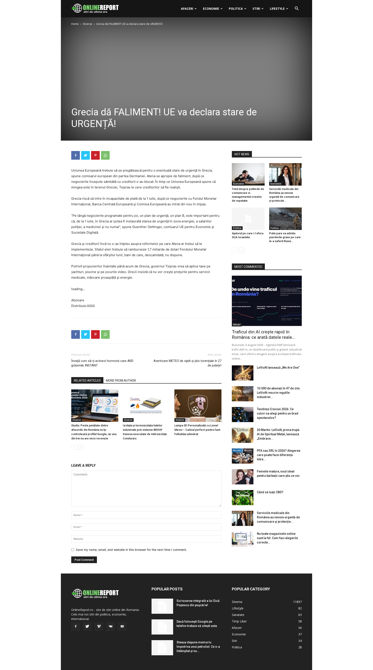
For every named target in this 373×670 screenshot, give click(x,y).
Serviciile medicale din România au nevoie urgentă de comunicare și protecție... (278, 517)
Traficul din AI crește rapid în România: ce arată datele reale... (263, 334)
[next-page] (81, 447)
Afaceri (187, 8)
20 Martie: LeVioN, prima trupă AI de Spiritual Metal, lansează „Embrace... (278, 434)
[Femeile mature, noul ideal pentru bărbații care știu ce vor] (242, 476)
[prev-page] (74, 447)
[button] (296, 9)
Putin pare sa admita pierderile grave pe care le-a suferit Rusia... (285, 237)
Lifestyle (277, 8)
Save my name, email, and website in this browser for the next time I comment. (131, 549)
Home (75, 24)
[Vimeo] (99, 626)
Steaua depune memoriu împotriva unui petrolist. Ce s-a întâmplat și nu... (198, 647)
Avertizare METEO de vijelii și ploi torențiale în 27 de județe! (187, 363)
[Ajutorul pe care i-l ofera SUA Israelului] (248, 218)
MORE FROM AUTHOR (121, 380)
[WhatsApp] (105, 155)
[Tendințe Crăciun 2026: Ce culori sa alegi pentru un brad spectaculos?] (242, 414)
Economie (211, 8)
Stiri (256, 8)
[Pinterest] (95, 155)
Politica (236, 8)
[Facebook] (75, 155)
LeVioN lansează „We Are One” (278, 367)
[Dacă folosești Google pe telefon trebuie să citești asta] (162, 627)
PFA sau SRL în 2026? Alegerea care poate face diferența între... (278, 455)
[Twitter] (85, 155)
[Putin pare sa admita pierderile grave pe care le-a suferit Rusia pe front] (285, 218)
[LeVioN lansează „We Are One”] (242, 373)
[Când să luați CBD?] (242, 497)
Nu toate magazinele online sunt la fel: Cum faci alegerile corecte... (277, 538)
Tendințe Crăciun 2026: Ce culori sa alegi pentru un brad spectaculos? (277, 413)
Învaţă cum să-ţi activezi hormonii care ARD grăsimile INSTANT (102, 363)
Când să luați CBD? (270, 492)
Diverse (87, 24)
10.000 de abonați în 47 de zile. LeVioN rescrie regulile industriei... (278, 393)
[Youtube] (122, 626)
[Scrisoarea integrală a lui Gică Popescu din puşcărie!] (162, 606)
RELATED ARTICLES (87, 380)
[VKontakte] (110, 626)
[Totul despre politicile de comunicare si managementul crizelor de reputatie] (248, 174)
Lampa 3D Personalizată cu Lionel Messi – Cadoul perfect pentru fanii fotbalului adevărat (197, 430)
